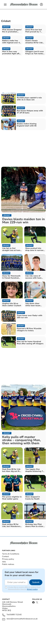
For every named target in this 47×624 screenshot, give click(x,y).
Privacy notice (32, 589)
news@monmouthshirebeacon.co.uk (22, 619)
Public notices (8, 564)
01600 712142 (16, 615)
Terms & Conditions (10, 554)
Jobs (4, 561)
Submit (35, 582)
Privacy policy (8, 559)
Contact (5, 556)
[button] (5, 4)
